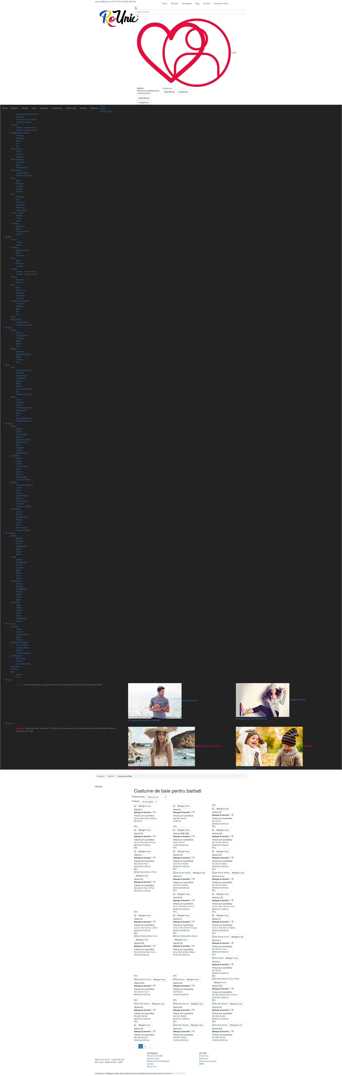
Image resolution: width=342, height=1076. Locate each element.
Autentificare (144, 98)
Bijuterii (19, 429)
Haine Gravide (17, 159)
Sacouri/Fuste (17, 148)
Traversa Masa (22, 647)
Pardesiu (20, 207)
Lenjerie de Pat (22, 634)
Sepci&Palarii (21, 453)
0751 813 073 (104, 1059)
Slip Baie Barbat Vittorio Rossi (224, 994)
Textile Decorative (23, 653)
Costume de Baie (23, 439)
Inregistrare (143, 102)
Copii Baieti (15, 509)
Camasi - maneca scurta (26, 130)
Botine (19, 573)
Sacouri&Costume (23, 370)
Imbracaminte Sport (24, 389)
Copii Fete (15, 455)
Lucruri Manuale (23, 663)
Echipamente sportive (20, 132)
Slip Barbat (216, 821)
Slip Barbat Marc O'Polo (144, 888)
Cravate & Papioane (24, 485)
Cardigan (20, 186)
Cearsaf (19, 631)
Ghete (18, 549)
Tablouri (14, 669)
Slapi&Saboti (21, 546)
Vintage (25, 108)
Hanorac (19, 135)
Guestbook (187, 3)
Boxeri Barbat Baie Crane (145, 952)
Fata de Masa (22, 645)
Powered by (168, 1073)
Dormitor (14, 626)
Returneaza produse (207, 1061)
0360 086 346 (118, 1059)
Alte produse (16, 319)
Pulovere (20, 183)
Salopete (20, 116)
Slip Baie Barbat (179, 818)
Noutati (83, 108)
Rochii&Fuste (21, 375)
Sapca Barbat (178, 842)
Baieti (13, 397)
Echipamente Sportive (20, 300)
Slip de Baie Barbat (220, 842)
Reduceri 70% (46, 728)
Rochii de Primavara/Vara (27, 114)
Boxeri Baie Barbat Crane (184, 906)
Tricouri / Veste (17, 212)
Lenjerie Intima (22, 172)
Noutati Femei (59, 684)
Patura (19, 637)
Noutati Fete (84, 684)
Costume (20, 156)
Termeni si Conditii (155, 1055)
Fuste (18, 151)
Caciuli (19, 450)
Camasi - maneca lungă (26, 127)
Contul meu (204, 1055)
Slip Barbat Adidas (181, 863)
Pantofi (19, 543)
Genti (18, 445)
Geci (13, 194)
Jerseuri (19, 188)
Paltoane (20, 196)
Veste (18, 220)
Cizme (19, 551)
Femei (4, 108)
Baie (13, 671)
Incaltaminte (57, 108)
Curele (19, 431)
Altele (18, 554)
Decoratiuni (15, 666)
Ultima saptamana (45, 684)
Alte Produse (21, 167)
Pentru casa (71, 108)
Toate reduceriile (32, 728)
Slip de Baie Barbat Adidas (145, 818)
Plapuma (20, 639)
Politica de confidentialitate (158, 1061)
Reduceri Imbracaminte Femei (66, 728)
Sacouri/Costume (23, 354)
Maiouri (19, 215)
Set (17, 143)
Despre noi (151, 1066)
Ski (17, 146)
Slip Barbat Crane (219, 949)
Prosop (19, 674)
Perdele (19, 650)
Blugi (18, 228)
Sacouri (19, 154)
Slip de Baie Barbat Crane (145, 842)
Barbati (14, 108)
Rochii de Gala (106, 111)
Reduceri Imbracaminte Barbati (93, 728)
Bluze (18, 140)
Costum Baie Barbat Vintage (185, 927)
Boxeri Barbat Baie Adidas (184, 952)
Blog (197, 3)
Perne (18, 629)
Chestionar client (221, 3)
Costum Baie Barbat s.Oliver (146, 927)
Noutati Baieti (96, 684)
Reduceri (94, 108)
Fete (13, 367)
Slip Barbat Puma (141, 863)
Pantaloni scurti (22, 231)
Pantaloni (20, 138)
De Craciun (21, 658)
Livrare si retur (153, 1058)
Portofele (20, 447)
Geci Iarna (20, 202)
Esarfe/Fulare (22, 442)
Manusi (19, 437)
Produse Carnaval (23, 175)
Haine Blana (21, 210)
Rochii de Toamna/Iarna (26, 119)
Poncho (19, 191)
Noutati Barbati (72, 684)
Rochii (102, 108)
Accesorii (44, 108)
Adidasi (19, 538)
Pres (18, 677)
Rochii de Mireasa (23, 122)
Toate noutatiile (29, 684)
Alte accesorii (21, 434)
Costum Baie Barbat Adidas (223, 927)
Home (164, 3)
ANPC (201, 1063)
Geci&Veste (21, 378)
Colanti (19, 234)
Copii (34, 108)
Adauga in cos (144, 806)
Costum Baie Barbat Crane (223, 906)
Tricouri (19, 218)
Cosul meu (203, 1058)
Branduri (174, 3)
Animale (19, 661)
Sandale (19, 541)
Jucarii (19, 471)
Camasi (14, 124)
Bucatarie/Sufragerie (19, 642)
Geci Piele (20, 204)
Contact (206, 3)
